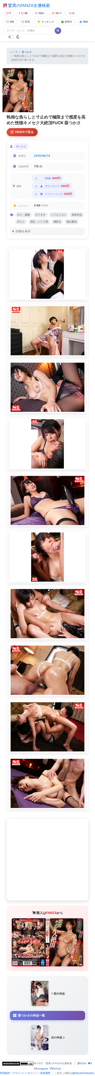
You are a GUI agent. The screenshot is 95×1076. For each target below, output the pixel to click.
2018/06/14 (42, 155)
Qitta (83, 1063)
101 (57, 13)
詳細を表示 (23, 231)
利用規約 (5, 1073)
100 (12, 21)
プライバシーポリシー (25, 1073)
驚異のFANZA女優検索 (28, 5)
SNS (85, 21)
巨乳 (27, 21)
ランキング (47, 21)
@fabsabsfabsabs (83, 1073)
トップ (14, 52)
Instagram (42, 1068)
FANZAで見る (24, 132)
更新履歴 (45, 1073)
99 (26, 13)
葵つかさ (27, 52)
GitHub (57, 1068)
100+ (42, 13)
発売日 (68, 21)
